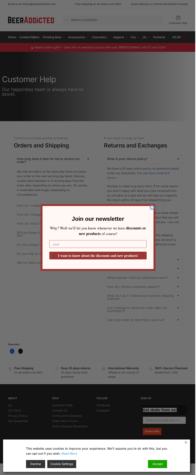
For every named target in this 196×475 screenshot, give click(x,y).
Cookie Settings (61, 464)
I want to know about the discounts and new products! (98, 255)
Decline (35, 464)
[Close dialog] (152, 207)
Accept (158, 464)
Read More (69, 453)
